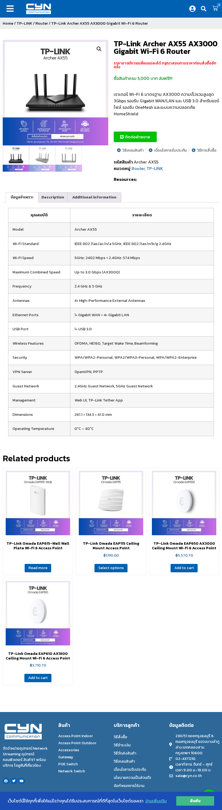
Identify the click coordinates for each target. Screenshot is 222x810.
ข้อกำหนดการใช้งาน (129, 786)
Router (41, 23)
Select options (111, 568)
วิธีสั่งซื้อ (120, 737)
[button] (11, 9)
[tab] (22, 197)
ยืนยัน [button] (195, 801)
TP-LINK (24, 23)
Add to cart (184, 568)
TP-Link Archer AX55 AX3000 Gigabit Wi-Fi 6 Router (165, 47)
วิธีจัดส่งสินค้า (125, 753)
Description (52, 197)
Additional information (94, 197)
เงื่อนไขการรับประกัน (130, 769)
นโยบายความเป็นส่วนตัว (132, 777)
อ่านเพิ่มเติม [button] (156, 801)
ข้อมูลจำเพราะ (22, 197)
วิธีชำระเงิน (122, 745)
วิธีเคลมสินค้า (124, 761)
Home (8, 23)
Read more (37, 568)
